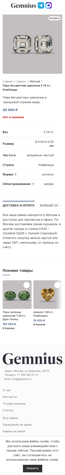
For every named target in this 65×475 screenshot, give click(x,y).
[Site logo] (23, 5)
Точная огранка (14, 403)
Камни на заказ (14, 431)
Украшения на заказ (17, 424)
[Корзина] (61, 5)
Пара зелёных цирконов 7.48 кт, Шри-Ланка (14, 316)
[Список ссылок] (32, 375)
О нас (7, 390)
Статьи (8, 410)
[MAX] (48, 5)
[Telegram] (41, 5)
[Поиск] (55, 5)
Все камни (10, 418)
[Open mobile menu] (4, 5)
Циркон (21, 81)
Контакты (10, 397)
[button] (9, 328)
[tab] (19, 205)
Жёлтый (35, 81)
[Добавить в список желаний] (22, 110)
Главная (8, 81)
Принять (33, 468)
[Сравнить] (29, 110)
